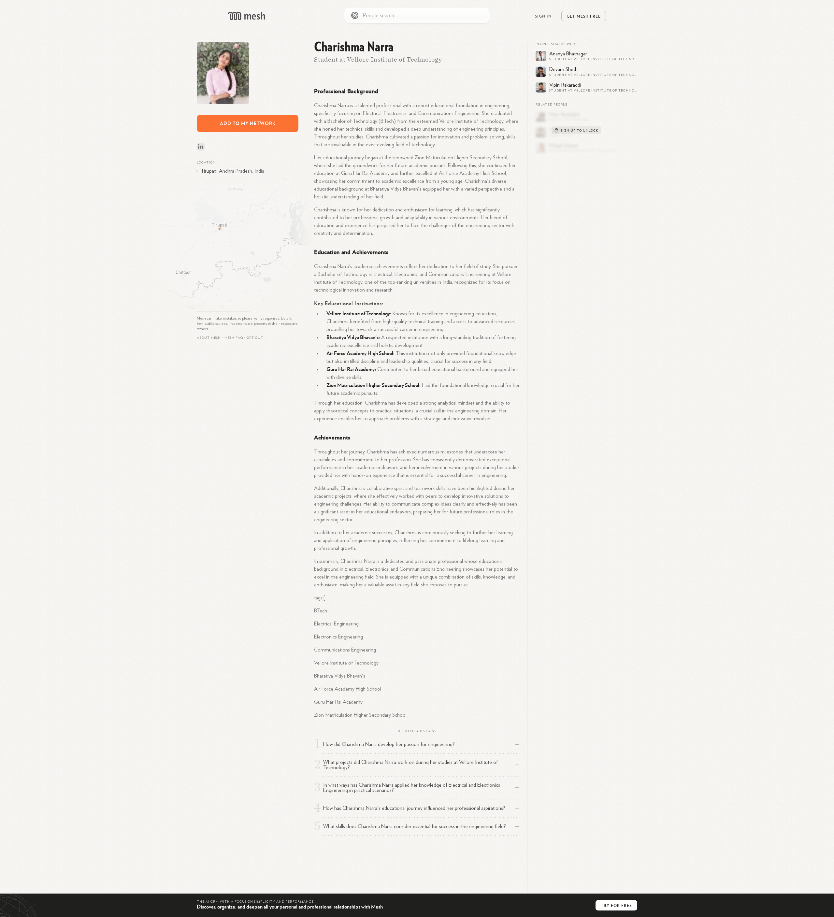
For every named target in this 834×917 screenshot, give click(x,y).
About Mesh (209, 337)
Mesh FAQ (233, 337)
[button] (233, 337)
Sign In (543, 16)
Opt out (255, 337)
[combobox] (417, 15)
